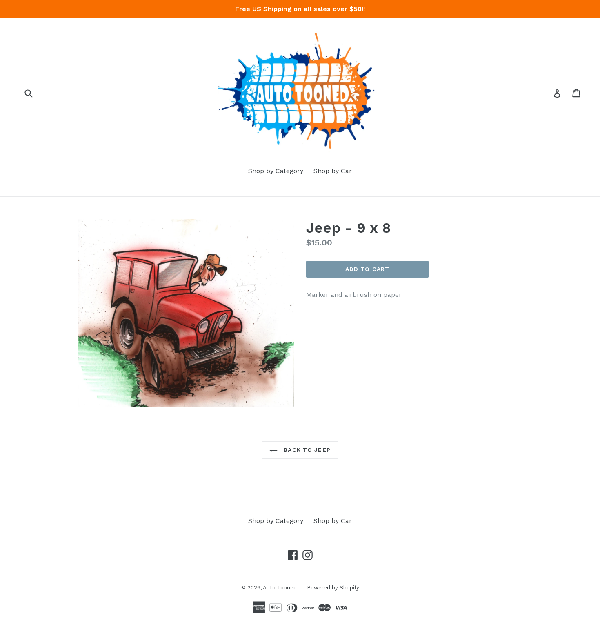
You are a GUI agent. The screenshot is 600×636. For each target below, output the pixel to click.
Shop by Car (332, 171)
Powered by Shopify (333, 588)
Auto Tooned (280, 588)
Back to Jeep (306, 450)
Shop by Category (275, 171)
